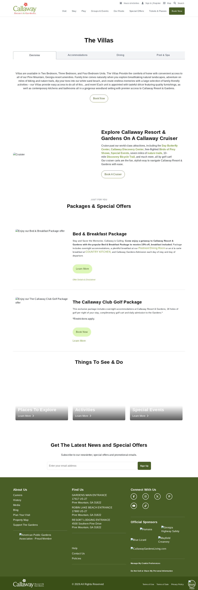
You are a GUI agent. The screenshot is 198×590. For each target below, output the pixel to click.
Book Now (177, 11)
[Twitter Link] (157, 496)
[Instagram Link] (145, 496)
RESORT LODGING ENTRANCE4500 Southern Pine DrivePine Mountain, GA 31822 (91, 524)
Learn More (82, 268)
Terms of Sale (163, 584)
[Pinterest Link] (169, 496)
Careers (17, 495)
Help (74, 548)
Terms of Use (148, 584)
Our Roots (119, 11)
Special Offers (136, 11)
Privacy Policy (177, 584)
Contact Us (78, 553)
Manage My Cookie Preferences (145, 563)
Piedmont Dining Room (151, 248)
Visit (64, 11)
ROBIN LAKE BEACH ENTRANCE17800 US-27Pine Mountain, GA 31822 (92, 511)
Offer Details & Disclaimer (84, 280)
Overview (34, 55)
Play (84, 11)
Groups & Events (99, 11)
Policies (76, 558)
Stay (74, 11)
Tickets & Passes (157, 11)
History (17, 500)
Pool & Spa (163, 55)
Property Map (20, 520)
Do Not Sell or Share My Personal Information (152, 571)
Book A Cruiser (113, 174)
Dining (120, 55)
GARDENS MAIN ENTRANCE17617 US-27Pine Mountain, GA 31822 (89, 499)
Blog (15, 510)
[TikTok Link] (145, 506)
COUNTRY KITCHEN (98, 252)
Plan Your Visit (21, 515)
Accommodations (77, 55)
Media (16, 505)
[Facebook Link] (134, 496)
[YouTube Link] (134, 506)
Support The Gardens (25, 525)
